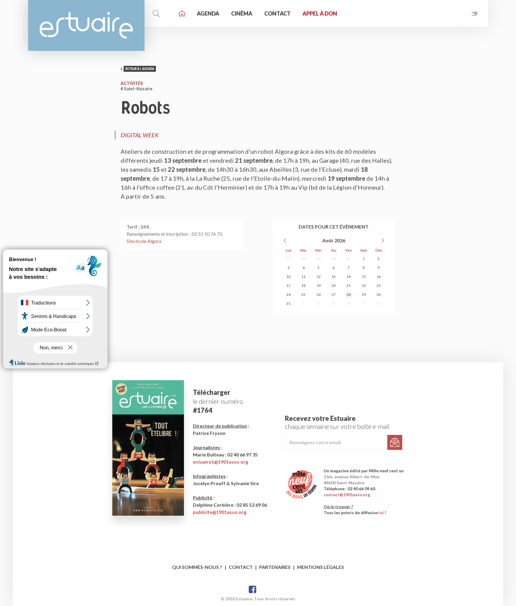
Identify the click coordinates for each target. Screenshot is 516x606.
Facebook (252, 589)
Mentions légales (320, 567)
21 (348, 285)
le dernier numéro (218, 401)
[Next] (382, 240)
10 (288, 276)
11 (303, 276)
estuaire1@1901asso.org (220, 462)
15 (364, 276)
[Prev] (285, 240)
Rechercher (156, 13)
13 (333, 276)
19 (319, 285)
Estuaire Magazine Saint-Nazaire (86, 25)
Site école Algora (144, 241)
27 (288, 258)
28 (303, 258)
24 (288, 294)
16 (379, 276)
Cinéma (241, 13)
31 (348, 258)
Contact (277, 13)
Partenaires (275, 567)
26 (319, 294)
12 (319, 276)
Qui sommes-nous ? (197, 567)
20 (333, 285)
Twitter (264, 589)
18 (303, 285)
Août (327, 240)
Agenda (208, 13)
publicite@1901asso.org (219, 512)
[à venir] (476, 13)
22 (364, 285)
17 (288, 285)
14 (348, 276)
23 (379, 285)
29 (319, 258)
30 (333, 258)
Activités (132, 83)
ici (381, 512)
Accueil (182, 13)
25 (303, 294)
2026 (339, 240)
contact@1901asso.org (347, 494)
